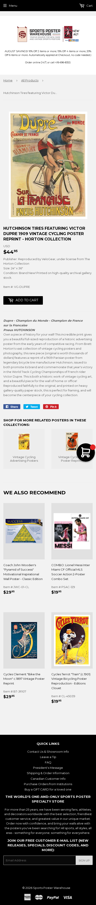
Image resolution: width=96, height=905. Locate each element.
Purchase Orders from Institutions (48, 784)
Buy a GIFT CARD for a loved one (48, 789)
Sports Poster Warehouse (51, 888)
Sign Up (84, 860)
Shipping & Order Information (48, 773)
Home (8, 80)
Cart (89, 5)
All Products (29, 80)
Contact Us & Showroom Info (48, 751)
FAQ (48, 762)
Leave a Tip (48, 757)
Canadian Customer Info (48, 778)
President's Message (48, 767)
